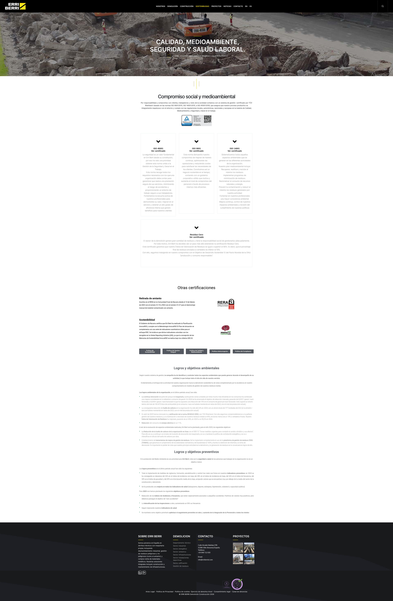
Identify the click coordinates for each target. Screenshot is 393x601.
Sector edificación (180, 563)
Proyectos (216, 6)
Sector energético (180, 549)
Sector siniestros (179, 552)
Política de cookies (182, 592)
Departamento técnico (182, 543)
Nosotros (160, 6)
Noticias (227, 6)
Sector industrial (179, 546)
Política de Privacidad (164, 592)
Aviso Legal (150, 592)
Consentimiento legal (222, 592)
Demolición (172, 6)
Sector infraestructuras (182, 555)
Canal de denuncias (239, 592)
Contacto (238, 6)
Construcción (186, 6)
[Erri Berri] (17, 6)
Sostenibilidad (202, 6)
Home (176, 56)
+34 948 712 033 (204, 552)
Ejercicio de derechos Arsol (201, 592)
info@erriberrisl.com (205, 560)
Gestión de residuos (181, 566)
